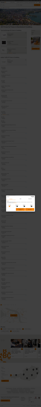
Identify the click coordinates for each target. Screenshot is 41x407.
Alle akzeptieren (30, 209)
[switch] (17, 206)
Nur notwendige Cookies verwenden (20, 209)
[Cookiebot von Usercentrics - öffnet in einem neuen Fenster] (31, 196)
